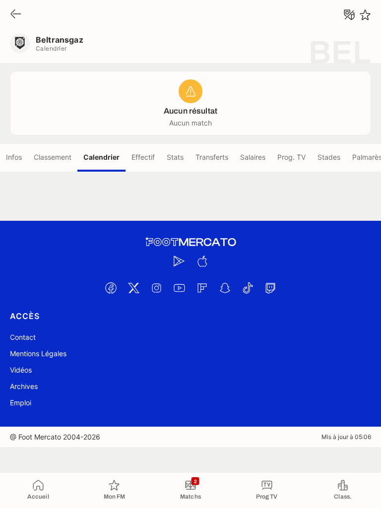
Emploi (20, 402)
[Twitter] (133, 287)
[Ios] (201, 261)
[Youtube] (179, 287)
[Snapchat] (224, 287)
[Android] (179, 261)
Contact (23, 337)
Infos (14, 157)
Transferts (211, 157)
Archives (24, 386)
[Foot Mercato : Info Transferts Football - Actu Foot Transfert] (190, 242)
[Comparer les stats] (349, 15)
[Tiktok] (247, 287)
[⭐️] (365, 15)
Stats (175, 157)
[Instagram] (156, 287)
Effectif (143, 157)
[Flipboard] (201, 287)
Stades (329, 157)
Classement (52, 157)
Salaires (252, 157)
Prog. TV (291, 157)
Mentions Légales (38, 353)
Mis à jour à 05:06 (346, 437)
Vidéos (21, 370)
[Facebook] (110, 287)
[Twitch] (270, 287)
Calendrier (101, 157)
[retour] (16, 14)
